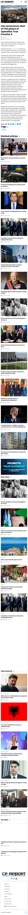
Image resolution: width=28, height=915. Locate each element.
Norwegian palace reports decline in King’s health (14, 292)
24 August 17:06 (6, 188)
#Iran (3, 129)
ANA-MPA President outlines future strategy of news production (11, 754)
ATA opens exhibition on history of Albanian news (11, 725)
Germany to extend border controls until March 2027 (13, 452)
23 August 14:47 (6, 590)
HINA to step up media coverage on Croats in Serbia (14, 783)
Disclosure (7, 889)
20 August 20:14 (6, 429)
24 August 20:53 (6, 855)
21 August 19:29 (6, 348)
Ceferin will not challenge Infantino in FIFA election (14, 852)
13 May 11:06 (5, 699)
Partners (6, 891)
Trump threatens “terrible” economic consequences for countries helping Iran (13, 426)
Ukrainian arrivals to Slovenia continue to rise (13, 842)
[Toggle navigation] (26, 1)
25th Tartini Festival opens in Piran (11, 560)
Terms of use (7, 899)
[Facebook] (12, 879)
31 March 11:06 (5, 786)
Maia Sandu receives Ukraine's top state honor (13, 158)
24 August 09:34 (6, 295)
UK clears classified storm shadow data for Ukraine (13, 185)
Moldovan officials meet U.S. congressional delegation (9, 399)
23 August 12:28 (6, 561)
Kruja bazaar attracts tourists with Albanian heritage (11, 587)
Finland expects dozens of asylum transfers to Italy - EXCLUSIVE (11, 265)
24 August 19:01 (6, 161)
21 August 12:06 (6, 375)
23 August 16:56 (6, 322)
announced (15, 49)
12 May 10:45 (5, 728)
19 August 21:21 (5, 455)
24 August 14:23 (6, 215)
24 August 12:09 (6, 242)
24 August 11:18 (5, 268)
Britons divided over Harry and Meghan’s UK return (13, 319)
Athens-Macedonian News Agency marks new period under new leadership (13, 812)
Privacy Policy (8, 901)
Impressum (7, 886)
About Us (6, 884)
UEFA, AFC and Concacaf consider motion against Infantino (13, 531)
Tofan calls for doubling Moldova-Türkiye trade (13, 212)
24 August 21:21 (6, 845)
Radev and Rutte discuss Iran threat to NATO (13, 346)
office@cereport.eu (11, 906)
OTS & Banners (8, 894)
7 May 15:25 (4, 757)
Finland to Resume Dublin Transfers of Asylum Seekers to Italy (12, 372)
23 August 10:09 (6, 534)
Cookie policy (8, 904)
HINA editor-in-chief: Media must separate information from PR (14, 696)
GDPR (5, 896)
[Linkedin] (16, 879)
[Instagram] (14, 879)
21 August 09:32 (6, 402)
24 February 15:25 (6, 815)
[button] (6, 124)
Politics (4, 37)
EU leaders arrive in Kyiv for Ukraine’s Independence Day (12, 239)
